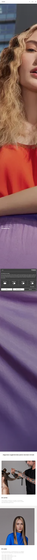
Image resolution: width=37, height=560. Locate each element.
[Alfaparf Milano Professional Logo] (3, 2)
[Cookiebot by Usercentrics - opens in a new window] (32, 270)
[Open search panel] (29, 2)
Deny (7, 289)
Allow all (30, 289)
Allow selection (18, 289)
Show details (32, 286)
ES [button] (32, 1)
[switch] (14, 283)
